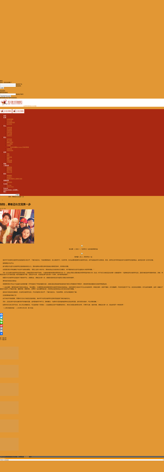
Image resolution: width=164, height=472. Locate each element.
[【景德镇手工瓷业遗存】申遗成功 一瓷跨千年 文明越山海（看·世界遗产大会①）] (9, 359)
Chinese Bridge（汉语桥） (11, 190)
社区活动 (9, 132)
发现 (4, 152)
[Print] (82, 328)
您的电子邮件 (19, 94)
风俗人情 (9, 172)
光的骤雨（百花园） (7, 380)
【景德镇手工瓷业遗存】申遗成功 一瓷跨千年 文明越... (18, 362)
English (5, 183)
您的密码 (18, 86)
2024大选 (9, 121)
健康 (8, 158)
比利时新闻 (10, 119)
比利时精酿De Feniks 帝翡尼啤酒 (19, 147)
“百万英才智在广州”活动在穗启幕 (11, 453)
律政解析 (9, 175)
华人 (4, 125)
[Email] (82, 331)
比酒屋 (9, 145)
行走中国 (9, 160)
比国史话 (9, 148)
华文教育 (9, 129)
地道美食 (9, 167)
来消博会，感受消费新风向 (9, 399)
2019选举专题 (11, 122)
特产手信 (9, 170)
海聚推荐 (6, 180)
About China (10, 186)
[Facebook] (82, 314)
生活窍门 (9, 177)
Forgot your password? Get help (8, 89)
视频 (4, 163)
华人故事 (9, 134)
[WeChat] (82, 320)
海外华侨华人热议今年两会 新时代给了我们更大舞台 (21, 339)
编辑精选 (9, 169)
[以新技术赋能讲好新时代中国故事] (9, 432)
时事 (4, 117)
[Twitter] (82, 317)
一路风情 (6, 165)
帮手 (4, 173)
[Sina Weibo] (82, 325)
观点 (4, 137)
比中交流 (9, 124)
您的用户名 (19, 84)
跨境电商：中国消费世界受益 (14, 338)
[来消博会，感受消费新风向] (9, 395)
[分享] (82, 333)
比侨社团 (9, 127)
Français (5, 188)
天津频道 (9, 162)
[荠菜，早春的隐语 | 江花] (9, 413)
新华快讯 (9, 182)
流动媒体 (26, 456)
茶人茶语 (9, 140)
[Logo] (6, 112)
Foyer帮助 (9, 144)
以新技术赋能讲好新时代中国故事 (11, 435)
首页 (4, 115)
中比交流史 (10, 150)
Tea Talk (9, 185)
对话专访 (9, 139)
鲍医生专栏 (10, 142)
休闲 (8, 155)
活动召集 (9, 157)
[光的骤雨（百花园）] (9, 377)
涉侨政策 (9, 130)
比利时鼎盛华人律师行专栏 (14, 178)
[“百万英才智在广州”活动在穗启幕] (9, 450)
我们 (4, 191)
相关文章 (3, 343)
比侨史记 (9, 135)
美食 (8, 154)
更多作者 (9, 343)
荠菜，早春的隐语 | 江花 (8, 417)
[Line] (82, 322)
